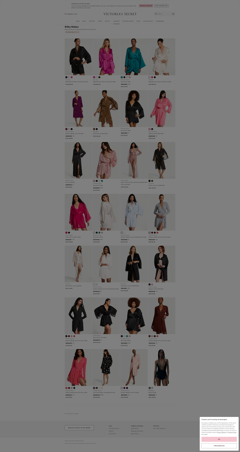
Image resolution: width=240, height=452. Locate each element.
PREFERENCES (219, 446)
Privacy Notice (221, 432)
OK (219, 439)
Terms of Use (232, 432)
